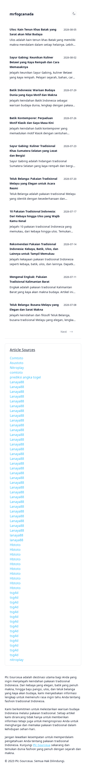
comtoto (16, 372)
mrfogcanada (22, 14)
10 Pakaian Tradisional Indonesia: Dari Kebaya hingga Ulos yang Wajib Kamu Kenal (35, 216)
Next (64, 332)
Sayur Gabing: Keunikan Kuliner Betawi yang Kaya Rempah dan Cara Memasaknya (34, 62)
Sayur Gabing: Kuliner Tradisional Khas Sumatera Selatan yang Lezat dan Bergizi (33, 150)
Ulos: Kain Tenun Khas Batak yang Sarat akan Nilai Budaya (33, 32)
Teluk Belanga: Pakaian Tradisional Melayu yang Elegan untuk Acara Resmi (33, 183)
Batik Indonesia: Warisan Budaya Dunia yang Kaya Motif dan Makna (33, 92)
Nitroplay (17, 367)
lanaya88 (16, 535)
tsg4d (14, 592)
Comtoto (16, 358)
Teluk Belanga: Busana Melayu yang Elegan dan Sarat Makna (34, 307)
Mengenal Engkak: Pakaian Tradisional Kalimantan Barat (29, 279)
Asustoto (16, 363)
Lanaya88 (17, 382)
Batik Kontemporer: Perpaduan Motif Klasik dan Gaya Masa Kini (32, 120)
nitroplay (16, 660)
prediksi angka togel (25, 377)
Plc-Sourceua (41, 745)
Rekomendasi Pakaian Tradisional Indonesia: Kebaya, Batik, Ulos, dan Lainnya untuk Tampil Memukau (34, 249)
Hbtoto (15, 545)
